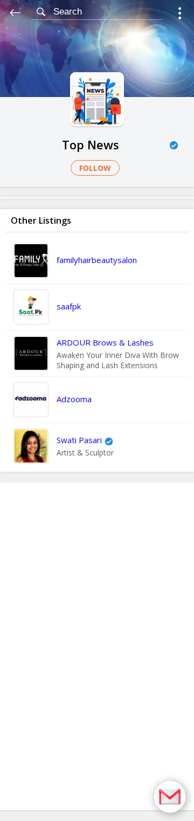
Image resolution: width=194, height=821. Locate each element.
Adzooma (74, 399)
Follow (95, 168)
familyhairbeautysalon (97, 259)
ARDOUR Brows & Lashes (105, 342)
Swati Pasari (79, 439)
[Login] (179, 15)
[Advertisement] (97, 646)
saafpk (69, 306)
